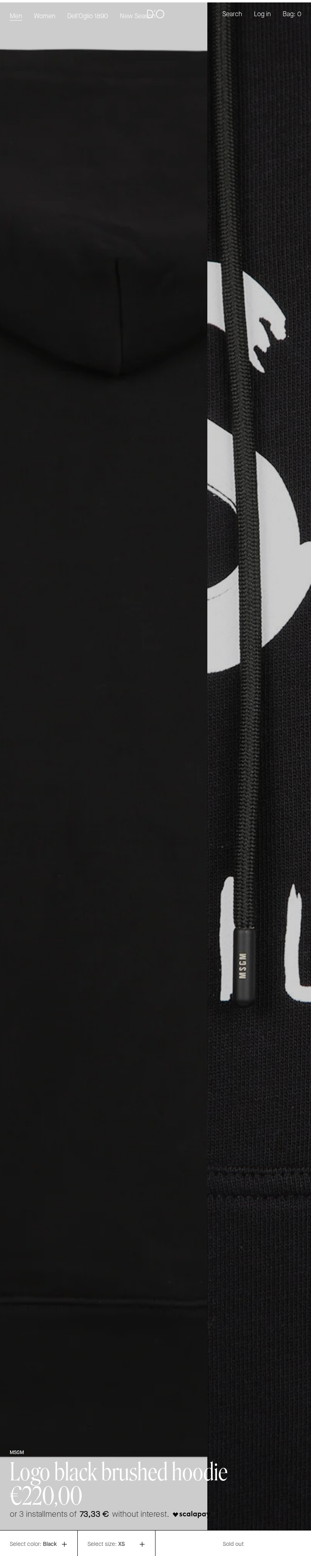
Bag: (292, 14)
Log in (262, 14)
